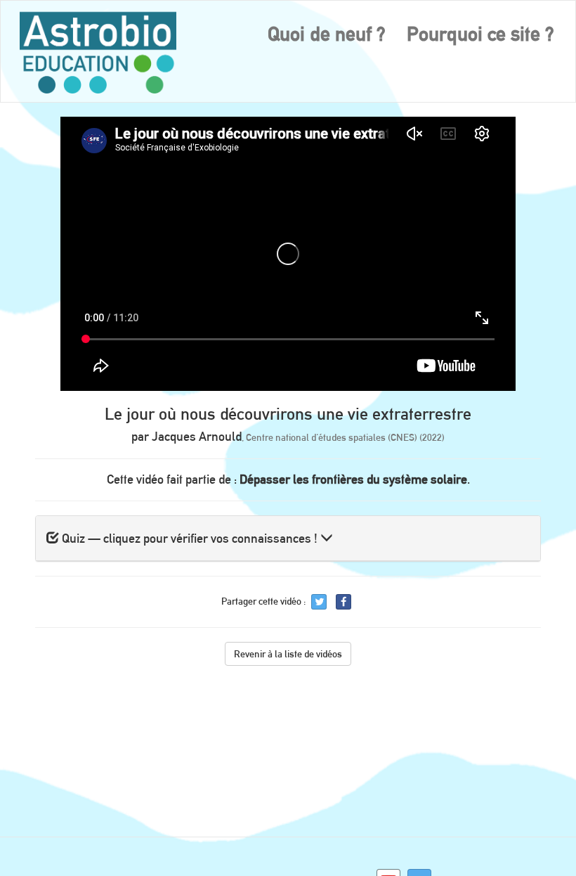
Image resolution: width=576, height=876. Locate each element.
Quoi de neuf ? (327, 34)
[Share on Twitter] (319, 602)
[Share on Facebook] (343, 602)
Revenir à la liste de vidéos (288, 654)
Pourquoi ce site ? (480, 34)
